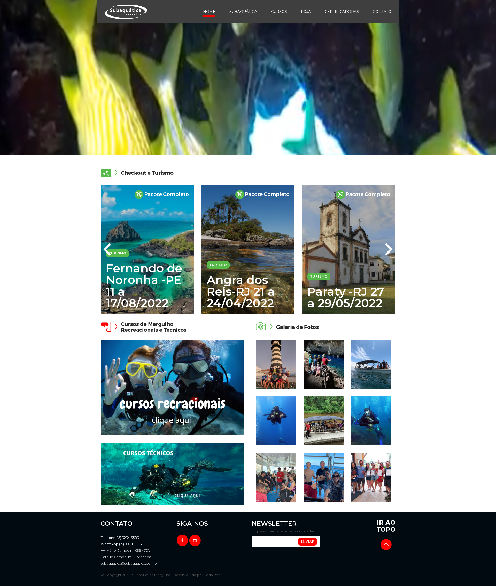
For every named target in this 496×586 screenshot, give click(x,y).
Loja (306, 11)
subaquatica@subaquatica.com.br (129, 563)
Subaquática (243, 11)
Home (209, 11)
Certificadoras (342, 11)
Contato (382, 11)
